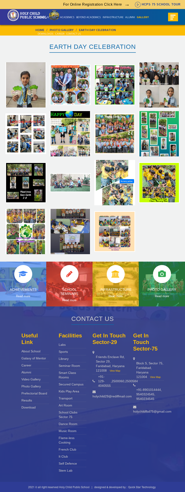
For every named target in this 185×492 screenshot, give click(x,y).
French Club (67, 449)
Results (26, 400)
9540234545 (145, 399)
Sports (63, 351)
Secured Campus (71, 384)
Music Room (67, 431)
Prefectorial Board (34, 393)
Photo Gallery (31, 386)
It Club (63, 456)
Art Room (65, 405)
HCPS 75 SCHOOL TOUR (161, 4)
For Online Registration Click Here (92, 4)
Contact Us (73, 34)
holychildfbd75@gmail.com (152, 411)
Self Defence (68, 463)
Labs (62, 344)
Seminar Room (69, 366)
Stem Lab (65, 470)
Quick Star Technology (142, 487)
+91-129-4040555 (104, 381)
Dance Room (68, 424)
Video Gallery (31, 379)
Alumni (26, 372)
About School (30, 351)
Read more (23, 296)
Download (28, 407)
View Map (115, 370)
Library (64, 359)
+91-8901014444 (148, 390)
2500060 (118, 381)
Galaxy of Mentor (33, 358)
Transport (65, 398)
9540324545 (145, 394)
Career (60, 34)
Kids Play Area (69, 391)
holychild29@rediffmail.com (112, 396)
